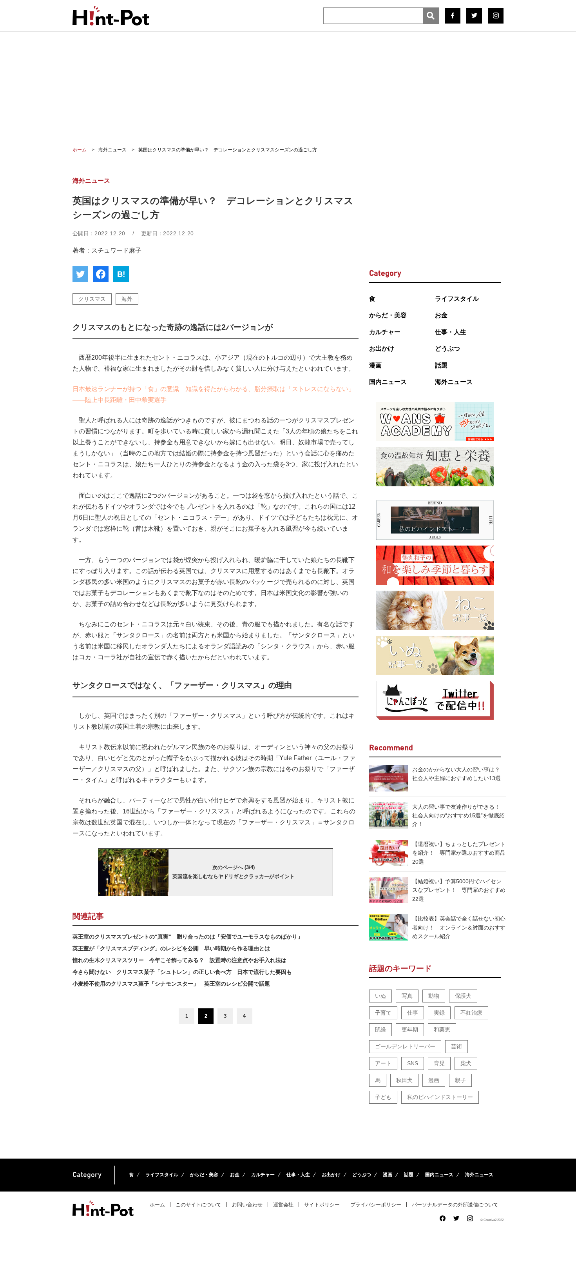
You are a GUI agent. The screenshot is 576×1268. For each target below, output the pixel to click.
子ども (383, 1097)
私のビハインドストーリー (440, 1097)
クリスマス (92, 299)
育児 (439, 1063)
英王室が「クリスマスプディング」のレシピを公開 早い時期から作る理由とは (171, 948)
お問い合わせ (247, 1205)
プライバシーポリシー (375, 1205)
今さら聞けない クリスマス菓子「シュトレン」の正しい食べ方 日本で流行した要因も (182, 972)
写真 (407, 996)
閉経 (380, 1029)
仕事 (412, 1013)
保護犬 (463, 996)
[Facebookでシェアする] (101, 274)
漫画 (375, 365)
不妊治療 (471, 1013)
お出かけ (381, 348)
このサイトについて (198, 1205)
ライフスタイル (457, 298)
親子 (460, 1080)
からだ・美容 (388, 315)
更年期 (410, 1029)
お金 (441, 315)
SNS (412, 1063)
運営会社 (283, 1205)
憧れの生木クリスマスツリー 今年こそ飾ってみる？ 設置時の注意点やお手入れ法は (179, 960)
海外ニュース (454, 381)
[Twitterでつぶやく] (80, 274)
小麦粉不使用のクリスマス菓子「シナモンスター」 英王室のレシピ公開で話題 (171, 984)
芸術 (456, 1046)
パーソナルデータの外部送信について (455, 1205)
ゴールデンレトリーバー (405, 1046)
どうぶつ (447, 348)
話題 (441, 365)
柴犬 (465, 1063)
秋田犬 (404, 1080)
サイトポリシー (322, 1205)
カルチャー (384, 332)
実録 (439, 1013)
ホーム (157, 1205)
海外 (126, 299)
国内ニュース (388, 381)
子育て (383, 1013)
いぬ (380, 996)
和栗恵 (442, 1029)
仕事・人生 (450, 332)
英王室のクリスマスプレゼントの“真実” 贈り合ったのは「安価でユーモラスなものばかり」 (187, 936)
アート (383, 1063)
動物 (433, 996)
